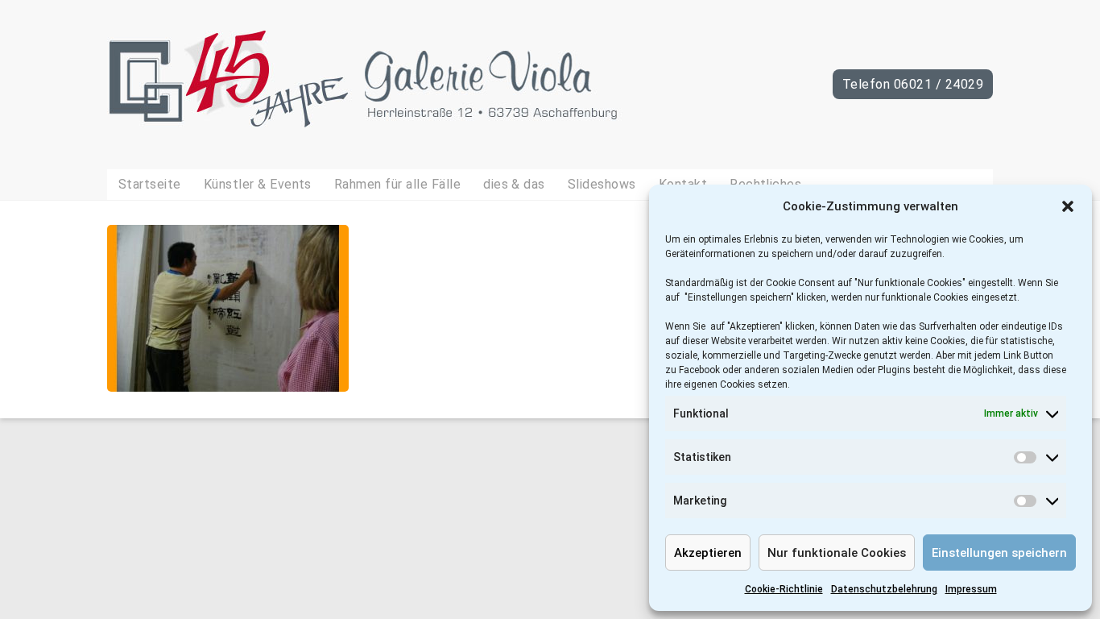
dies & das (514, 184)
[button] (1068, 206)
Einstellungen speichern (999, 553)
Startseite (149, 184)
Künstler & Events (258, 184)
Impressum (971, 589)
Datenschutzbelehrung (884, 589)
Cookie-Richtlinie (784, 589)
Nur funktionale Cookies (836, 553)
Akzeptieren (708, 553)
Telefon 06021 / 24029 (912, 84)
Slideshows (602, 184)
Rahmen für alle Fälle (397, 184)
